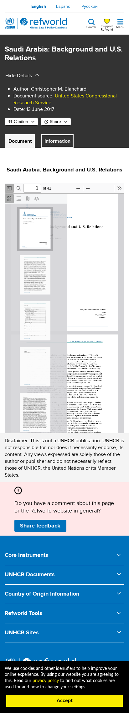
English (38, 6)
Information (57, 141)
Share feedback (40, 526)
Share (55, 121)
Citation (21, 121)
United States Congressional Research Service (65, 99)
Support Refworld (107, 27)
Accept (65, 700)
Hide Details (18, 75)
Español (63, 6)
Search (91, 26)
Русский (89, 6)
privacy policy (46, 681)
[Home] (36, 23)
